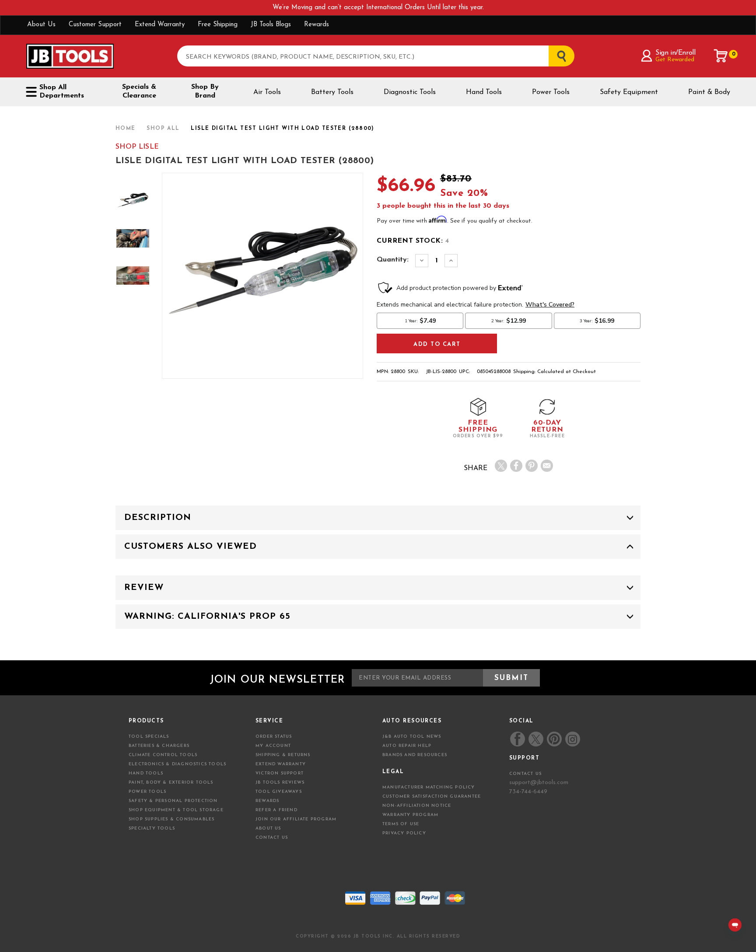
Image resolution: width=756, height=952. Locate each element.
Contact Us (272, 837)
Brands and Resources (414, 755)
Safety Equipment (629, 92)
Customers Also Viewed (190, 546)
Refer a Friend (277, 810)
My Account (273, 745)
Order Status (274, 736)
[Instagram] (572, 739)
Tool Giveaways (279, 791)
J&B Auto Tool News (411, 736)
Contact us (525, 773)
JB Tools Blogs (271, 24)
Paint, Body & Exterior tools (171, 782)
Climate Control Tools (163, 755)
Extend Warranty (160, 24)
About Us (41, 24)
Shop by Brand (205, 91)
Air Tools (267, 92)
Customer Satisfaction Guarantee (431, 796)
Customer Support (95, 24)
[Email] (547, 466)
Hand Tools (484, 92)
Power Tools (551, 92)
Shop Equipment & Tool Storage (176, 810)
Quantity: (393, 259)
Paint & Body (709, 92)
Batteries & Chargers (159, 745)
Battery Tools (332, 92)
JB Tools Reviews (280, 782)
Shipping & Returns (283, 755)
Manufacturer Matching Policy (428, 787)
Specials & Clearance (139, 91)
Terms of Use (400, 824)
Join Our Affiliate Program (296, 819)
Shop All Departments (61, 91)
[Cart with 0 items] (721, 56)
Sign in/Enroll (675, 52)
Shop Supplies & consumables (171, 819)
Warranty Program (410, 815)
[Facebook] (516, 466)
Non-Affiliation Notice (416, 805)
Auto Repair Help (406, 745)
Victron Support (280, 773)
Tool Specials (149, 736)
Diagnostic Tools (410, 92)
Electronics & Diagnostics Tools (177, 764)
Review (144, 587)
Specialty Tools (152, 828)
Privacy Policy (404, 833)
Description (157, 517)
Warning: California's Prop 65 (207, 616)
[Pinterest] (531, 466)
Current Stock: (413, 240)
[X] (501, 466)
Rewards (316, 24)
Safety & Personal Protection (173, 801)
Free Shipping (218, 24)
